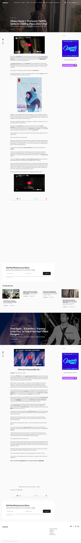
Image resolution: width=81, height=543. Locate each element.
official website (44, 154)
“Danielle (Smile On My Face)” (31, 376)
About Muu (52, 530)
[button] (73, 2)
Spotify (22, 460)
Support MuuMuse (53, 528)
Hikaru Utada (42, 59)
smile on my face (27, 427)
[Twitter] (67, 2)
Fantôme (12, 148)
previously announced (16, 63)
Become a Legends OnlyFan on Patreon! (70, 59)
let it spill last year (44, 397)
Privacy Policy (53, 534)
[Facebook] (65, 2)
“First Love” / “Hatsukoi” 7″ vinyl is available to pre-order (27, 159)
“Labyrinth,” (38, 128)
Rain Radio (19, 399)
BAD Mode (19, 56)
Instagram (12, 429)
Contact (51, 531)
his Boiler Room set (32, 411)
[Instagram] (69, 2)
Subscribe (47, 273)
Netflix (42, 73)
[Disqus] (29, 215)
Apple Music (41, 460)
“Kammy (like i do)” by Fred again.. (28, 486)
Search (78, 36)
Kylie (11, 408)
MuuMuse (5, 2)
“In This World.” (35, 129)
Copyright (52, 533)
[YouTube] (78, 526)
